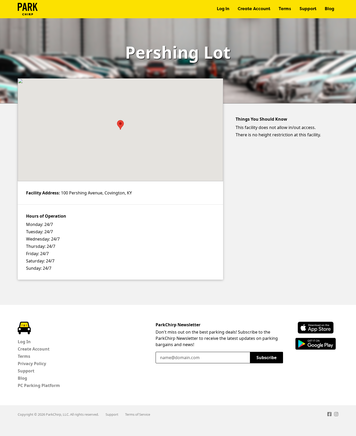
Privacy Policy (32, 363)
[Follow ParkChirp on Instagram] (336, 415)
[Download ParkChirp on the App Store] (316, 328)
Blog (329, 9)
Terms (285, 9)
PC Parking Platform (39, 385)
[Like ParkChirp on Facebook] (329, 415)
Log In (223, 9)
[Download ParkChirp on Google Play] (315, 344)
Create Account (254, 9)
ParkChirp (28, 9)
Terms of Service (137, 414)
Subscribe (266, 357)
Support (307, 9)
